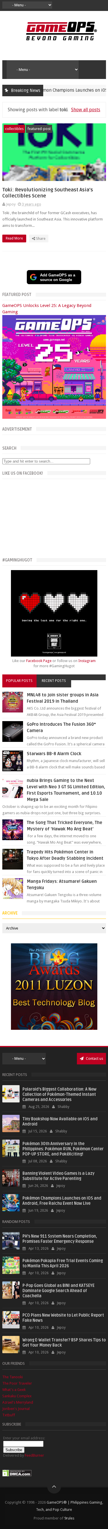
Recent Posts (54, 681)
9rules (69, 1518)
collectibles (14, 129)
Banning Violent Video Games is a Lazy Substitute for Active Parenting (58, 1176)
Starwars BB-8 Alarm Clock (54, 753)
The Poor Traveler (17, 1383)
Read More (15, 238)
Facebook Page (39, 661)
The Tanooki (12, 1377)
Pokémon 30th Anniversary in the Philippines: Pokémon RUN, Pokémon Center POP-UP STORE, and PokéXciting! (63, 1149)
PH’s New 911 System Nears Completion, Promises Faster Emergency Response (59, 1239)
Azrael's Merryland (17, 1402)
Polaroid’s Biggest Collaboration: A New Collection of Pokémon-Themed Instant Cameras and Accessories (59, 1094)
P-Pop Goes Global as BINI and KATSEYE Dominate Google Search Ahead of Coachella (58, 1290)
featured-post (39, 129)
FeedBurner (34, 1455)
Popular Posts (19, 681)
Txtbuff (8, 1415)
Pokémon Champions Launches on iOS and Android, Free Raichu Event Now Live (61, 1201)
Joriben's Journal (16, 1409)
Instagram (87, 661)
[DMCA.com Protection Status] (17, 1475)
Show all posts (85, 109)
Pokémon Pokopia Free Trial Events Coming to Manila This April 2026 (62, 1263)
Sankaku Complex (17, 1396)
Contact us (94, 1058)
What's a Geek (14, 1389)
